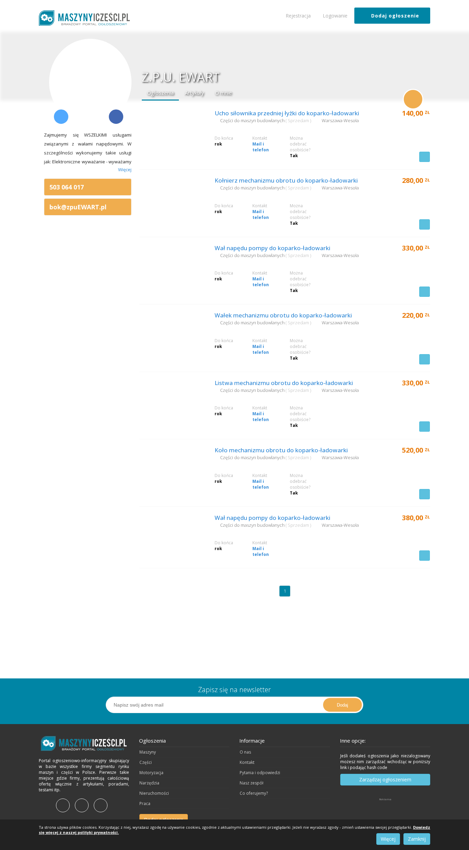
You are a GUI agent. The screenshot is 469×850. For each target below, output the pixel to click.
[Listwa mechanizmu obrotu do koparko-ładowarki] (172, 401)
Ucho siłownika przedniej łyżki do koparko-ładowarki (287, 113)
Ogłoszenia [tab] (160, 92)
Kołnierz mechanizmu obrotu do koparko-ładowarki (286, 180)
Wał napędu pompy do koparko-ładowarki (272, 248)
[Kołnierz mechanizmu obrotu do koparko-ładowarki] (172, 199)
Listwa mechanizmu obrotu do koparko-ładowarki (284, 383)
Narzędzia (149, 783)
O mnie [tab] (223, 92)
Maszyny (147, 752)
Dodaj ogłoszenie (394, 15)
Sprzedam (299, 120)
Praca (144, 803)
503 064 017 (66, 187)
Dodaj (342, 705)
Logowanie (334, 15)
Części (145, 762)
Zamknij (417, 839)
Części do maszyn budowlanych (253, 120)
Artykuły (194, 92)
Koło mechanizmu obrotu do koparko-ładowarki (281, 450)
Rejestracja (297, 15)
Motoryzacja (151, 773)
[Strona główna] (84, 743)
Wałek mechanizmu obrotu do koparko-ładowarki (283, 315)
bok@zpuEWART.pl (77, 207)
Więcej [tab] (124, 169)
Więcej (388, 839)
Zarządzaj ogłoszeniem (385, 779)
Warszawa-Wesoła (340, 120)
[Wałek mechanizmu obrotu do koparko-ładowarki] (172, 334)
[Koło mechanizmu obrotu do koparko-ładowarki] (172, 468)
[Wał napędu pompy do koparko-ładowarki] (172, 266)
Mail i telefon (260, 147)
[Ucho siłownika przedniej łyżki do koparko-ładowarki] (172, 131)
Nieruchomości (154, 793)
